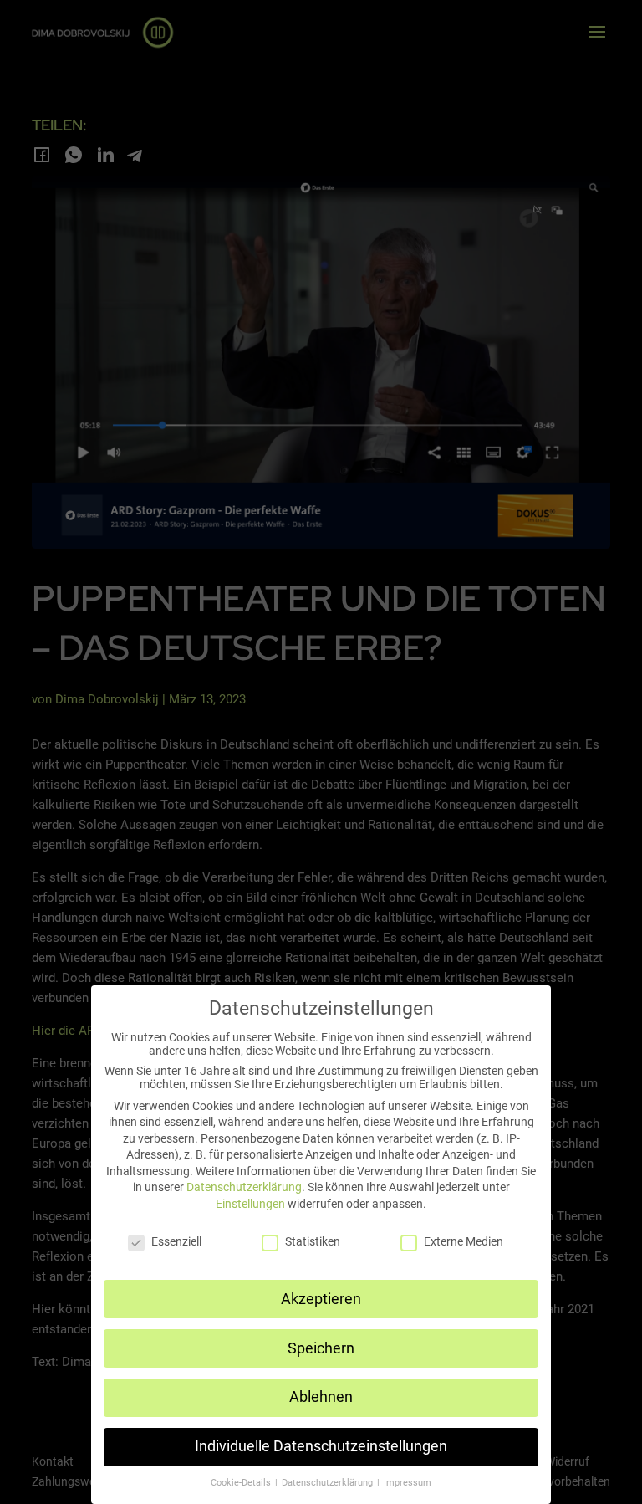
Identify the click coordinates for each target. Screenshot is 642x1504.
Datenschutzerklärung (244, 1187)
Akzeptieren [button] (321, 1299)
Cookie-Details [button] (242, 1482)
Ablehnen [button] (321, 1397)
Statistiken (312, 1241)
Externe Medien (463, 1241)
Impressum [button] (407, 1482)
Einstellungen (250, 1203)
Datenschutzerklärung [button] (328, 1482)
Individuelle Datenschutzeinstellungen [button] (321, 1446)
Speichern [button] (321, 1348)
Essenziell (176, 1241)
